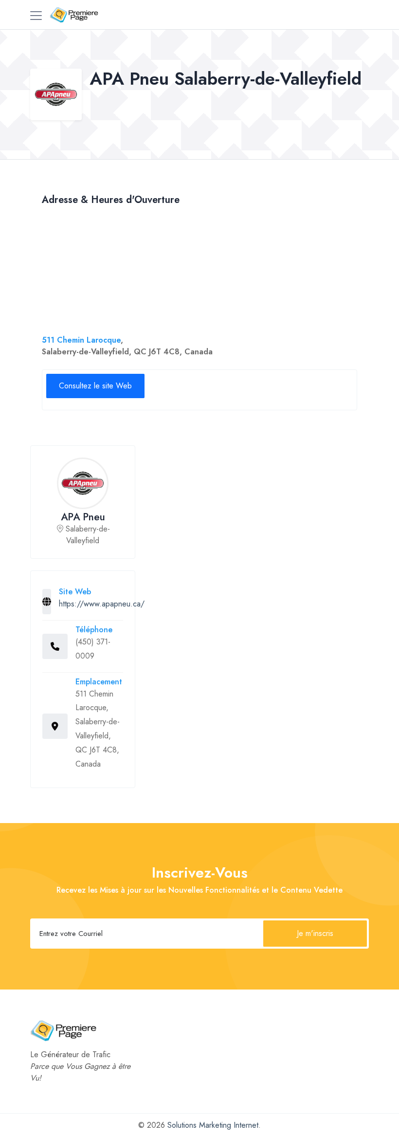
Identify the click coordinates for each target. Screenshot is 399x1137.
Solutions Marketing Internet (212, 1125)
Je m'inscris (315, 933)
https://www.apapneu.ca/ (102, 603)
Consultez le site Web (95, 385)
